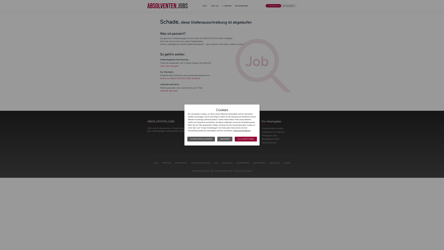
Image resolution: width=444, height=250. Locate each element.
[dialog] (222, 125)
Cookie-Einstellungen (201, 139)
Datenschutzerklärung (242, 131)
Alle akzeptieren (246, 139)
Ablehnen (225, 139)
